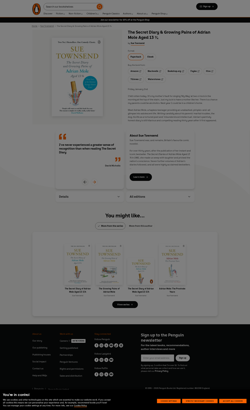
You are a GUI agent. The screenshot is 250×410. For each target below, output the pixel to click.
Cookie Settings (169, 401)
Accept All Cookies (233, 401)
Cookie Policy (80, 405)
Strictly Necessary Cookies (200, 401)
